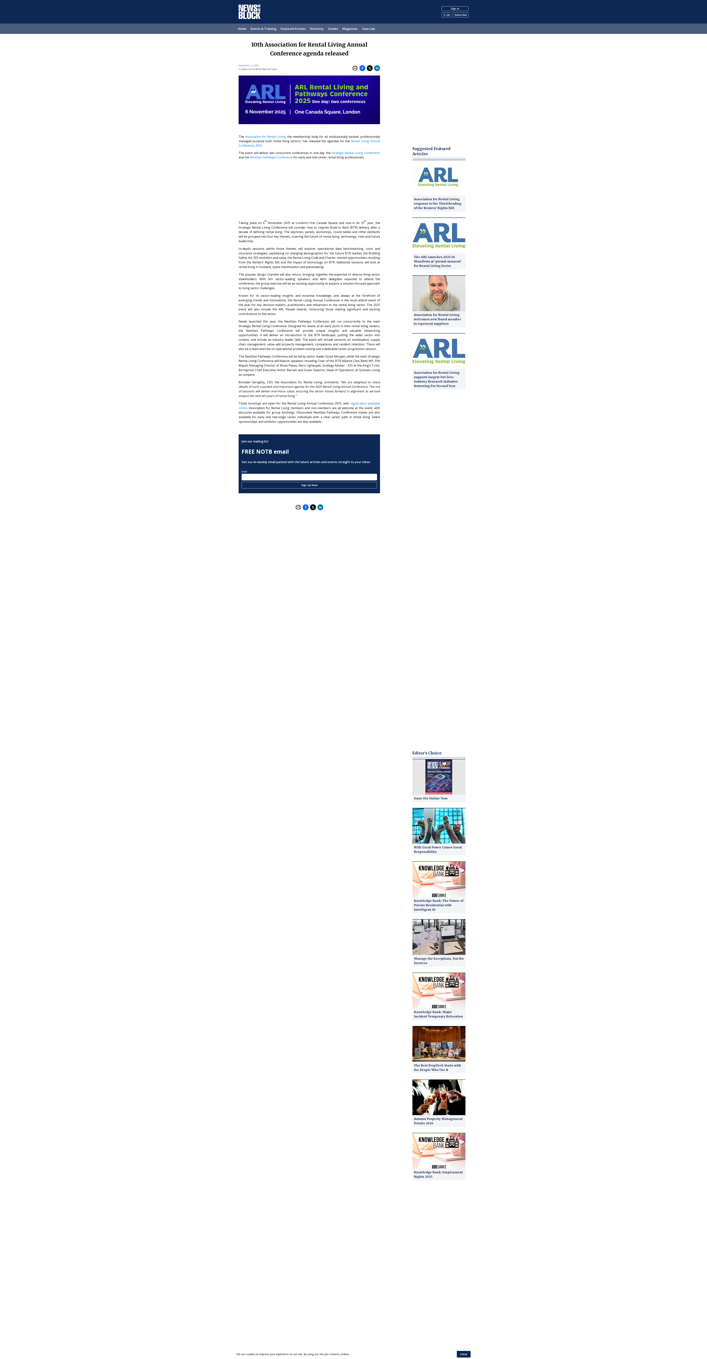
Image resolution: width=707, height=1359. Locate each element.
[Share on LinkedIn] (377, 68)
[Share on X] (370, 68)
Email (244, 471)
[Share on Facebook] (362, 68)
